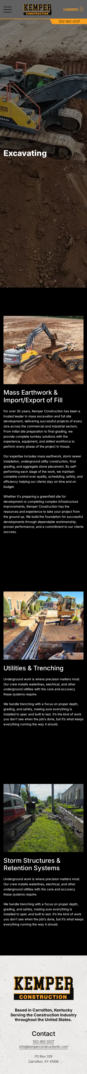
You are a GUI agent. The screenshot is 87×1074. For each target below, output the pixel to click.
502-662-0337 (69, 21)
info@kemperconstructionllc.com (43, 1046)
